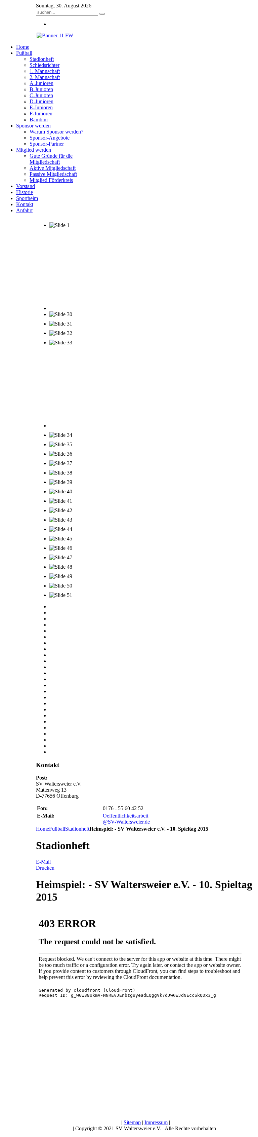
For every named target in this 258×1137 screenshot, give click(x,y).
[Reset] (102, 14)
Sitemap (132, 1122)
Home (42, 829)
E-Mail (43, 862)
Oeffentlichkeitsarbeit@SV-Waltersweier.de (126, 819)
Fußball (57, 829)
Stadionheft (77, 829)
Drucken (45, 868)
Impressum (156, 1122)
